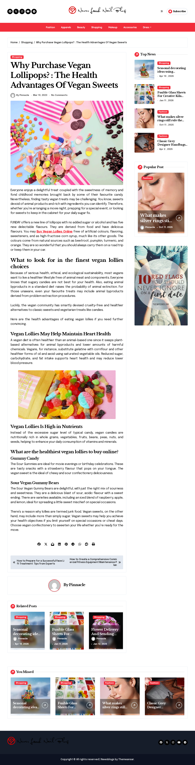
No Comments (59, 95)
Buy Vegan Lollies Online (55, 231)
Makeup (112, 27)
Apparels (66, 27)
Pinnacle (77, 585)
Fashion (50, 27)
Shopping (96, 27)
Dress (146, 27)
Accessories (130, 27)
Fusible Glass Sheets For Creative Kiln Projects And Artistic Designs (171, 98)
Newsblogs (107, 759)
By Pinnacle (22, 95)
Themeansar (126, 759)
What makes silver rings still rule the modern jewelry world (170, 122)
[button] (181, 203)
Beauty (81, 27)
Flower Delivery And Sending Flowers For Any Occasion (105, 636)
